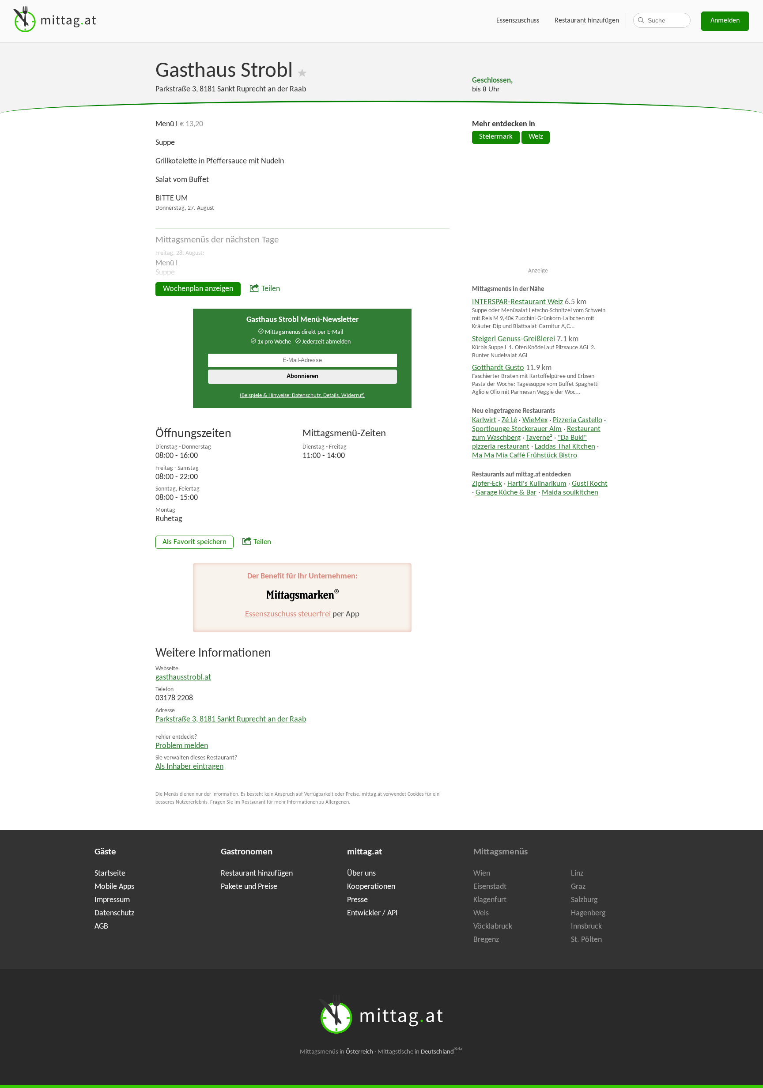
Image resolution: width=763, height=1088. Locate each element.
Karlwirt (484, 420)
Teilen (270, 289)
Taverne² (539, 438)
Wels (481, 913)
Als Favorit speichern (194, 542)
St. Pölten (586, 940)
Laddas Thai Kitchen (565, 446)
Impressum (112, 900)
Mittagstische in (420, 1052)
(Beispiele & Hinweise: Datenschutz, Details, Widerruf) (302, 395)
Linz (577, 873)
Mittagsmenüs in (336, 1052)
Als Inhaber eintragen (189, 767)
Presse (357, 900)
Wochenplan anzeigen (198, 289)
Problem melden (181, 746)
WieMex (535, 420)
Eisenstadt (489, 887)
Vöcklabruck (492, 926)
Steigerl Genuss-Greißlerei (513, 339)
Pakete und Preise (249, 887)
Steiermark (496, 136)
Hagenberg (588, 913)
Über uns (361, 873)
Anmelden (725, 20)
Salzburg (584, 900)
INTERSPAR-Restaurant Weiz (517, 302)
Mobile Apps (114, 887)
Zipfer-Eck (487, 483)
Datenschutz (114, 913)
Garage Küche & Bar (506, 492)
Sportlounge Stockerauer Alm (517, 429)
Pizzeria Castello (577, 420)
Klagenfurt (489, 900)
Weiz (536, 136)
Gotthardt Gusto (498, 368)
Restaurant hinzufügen (587, 20)
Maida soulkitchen (570, 492)
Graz (578, 887)
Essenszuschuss (517, 20)
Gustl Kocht (590, 483)
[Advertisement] (538, 209)
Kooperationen (371, 887)
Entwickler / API (372, 913)
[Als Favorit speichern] (302, 71)
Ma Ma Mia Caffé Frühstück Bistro (524, 455)
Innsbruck (586, 926)
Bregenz (486, 940)
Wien (481, 873)
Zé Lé (509, 420)
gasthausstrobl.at (183, 677)
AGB (101, 926)
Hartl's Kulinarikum (537, 483)
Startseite (109, 873)
